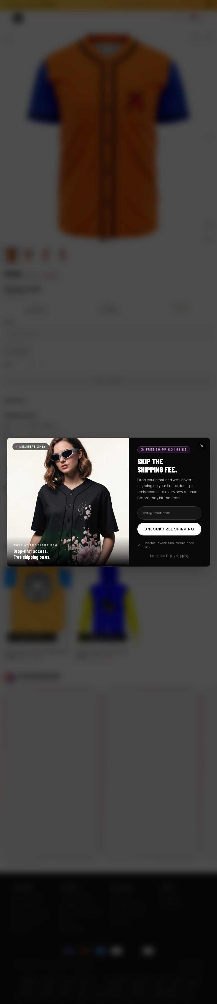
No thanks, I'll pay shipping (169, 556)
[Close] (202, 446)
